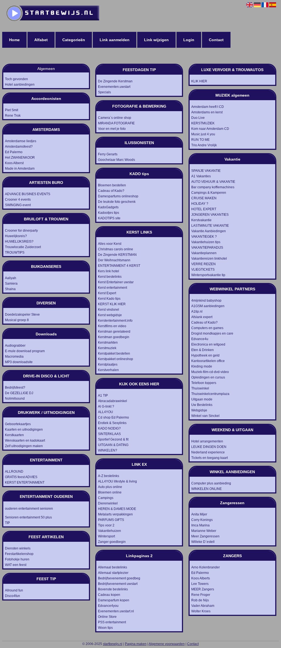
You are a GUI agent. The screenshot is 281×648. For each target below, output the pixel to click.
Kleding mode (201, 366)
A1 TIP (103, 395)
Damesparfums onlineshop (118, 196)
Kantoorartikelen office (208, 361)
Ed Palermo (14, 152)
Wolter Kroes (200, 611)
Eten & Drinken (202, 350)
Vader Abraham (202, 606)
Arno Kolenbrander (205, 567)
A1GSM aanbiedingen (207, 306)
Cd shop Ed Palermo (113, 417)
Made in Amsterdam (20, 168)
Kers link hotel (108, 271)
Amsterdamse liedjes (20, 141)
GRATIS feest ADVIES (21, 477)
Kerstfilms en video (112, 326)
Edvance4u (199, 339)
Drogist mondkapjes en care (212, 333)
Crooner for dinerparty (21, 230)
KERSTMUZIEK (203, 123)
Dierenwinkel (108, 503)
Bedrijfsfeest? (15, 387)
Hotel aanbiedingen (20, 84)
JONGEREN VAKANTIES (210, 215)
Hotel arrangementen (207, 441)
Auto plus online (110, 487)
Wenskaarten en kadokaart (25, 440)
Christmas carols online (115, 249)
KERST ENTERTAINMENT (24, 482)
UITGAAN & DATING (113, 445)
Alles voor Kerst (109, 244)
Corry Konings (202, 520)
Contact (216, 40)
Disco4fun (12, 596)
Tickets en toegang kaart (209, 458)
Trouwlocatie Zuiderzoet (23, 247)
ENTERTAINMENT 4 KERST (119, 266)
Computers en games (207, 328)
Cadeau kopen (109, 595)
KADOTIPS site (109, 218)
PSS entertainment (112, 622)
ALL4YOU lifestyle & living (117, 481)
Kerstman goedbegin (113, 337)
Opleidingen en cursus (208, 377)
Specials (104, 92)
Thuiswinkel (200, 388)
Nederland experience (208, 452)
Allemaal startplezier (113, 573)
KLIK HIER (199, 81)
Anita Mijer (199, 514)
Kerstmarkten (108, 342)
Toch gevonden (16, 79)
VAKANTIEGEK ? (204, 237)
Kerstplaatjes (107, 364)
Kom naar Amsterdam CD (210, 129)
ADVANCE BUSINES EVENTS (27, 194)
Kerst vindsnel (108, 310)
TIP (7, 523)
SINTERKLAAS (109, 434)
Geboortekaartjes (18, 424)
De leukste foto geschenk (117, 202)
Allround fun (14, 590)
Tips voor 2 (106, 525)
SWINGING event (18, 205)
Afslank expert (201, 317)
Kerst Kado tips (109, 299)
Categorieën (73, 40)
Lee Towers (200, 584)
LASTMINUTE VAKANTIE (210, 226)
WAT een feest (15, 565)
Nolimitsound (15, 398)
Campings (105, 498)
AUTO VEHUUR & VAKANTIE (213, 182)
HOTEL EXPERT (203, 209)
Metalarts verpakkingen (115, 514)
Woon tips (105, 628)
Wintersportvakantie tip (208, 275)
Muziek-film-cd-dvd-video (210, 372)
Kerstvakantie (201, 220)
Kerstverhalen (108, 370)
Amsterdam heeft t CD (207, 107)
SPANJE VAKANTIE (206, 171)
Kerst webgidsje (110, 315)
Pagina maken (136, 644)
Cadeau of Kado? (111, 191)
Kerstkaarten (14, 435)
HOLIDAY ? (199, 204)
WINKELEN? (107, 450)
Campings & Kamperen (208, 193)
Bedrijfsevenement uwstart (117, 584)
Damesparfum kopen (113, 600)
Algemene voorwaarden (167, 644)
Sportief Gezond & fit (113, 439)
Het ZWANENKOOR (20, 157)
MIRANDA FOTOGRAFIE (116, 123)
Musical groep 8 (17, 320)
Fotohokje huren (17, 559)
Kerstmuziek (107, 348)
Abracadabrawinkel (112, 401)
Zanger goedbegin (112, 542)
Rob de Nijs (200, 600)
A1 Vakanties (201, 176)
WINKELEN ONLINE (206, 489)
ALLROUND (14, 471)
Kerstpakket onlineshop (115, 359)
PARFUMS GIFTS (111, 520)
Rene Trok (13, 115)
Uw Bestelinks (201, 405)
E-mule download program (25, 351)
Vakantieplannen (204, 253)
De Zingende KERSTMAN (117, 255)
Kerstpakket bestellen (114, 353)
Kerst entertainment (112, 288)
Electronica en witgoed (208, 344)
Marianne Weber (203, 531)
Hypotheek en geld (205, 355)
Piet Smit (11, 110)
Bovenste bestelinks (113, 589)
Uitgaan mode (201, 399)
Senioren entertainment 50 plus (28, 517)
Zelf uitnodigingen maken (24, 446)
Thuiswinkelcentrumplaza (210, 394)
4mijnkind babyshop (206, 300)
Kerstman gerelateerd (114, 331)
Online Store (107, 617)
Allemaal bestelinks (112, 567)
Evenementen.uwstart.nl (116, 611)
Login (188, 40)
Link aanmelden (115, 40)
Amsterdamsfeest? (19, 146)
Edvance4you (108, 606)
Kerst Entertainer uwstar (116, 282)
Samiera (11, 283)
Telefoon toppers (203, 383)
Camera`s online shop (114, 118)
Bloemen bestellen (112, 185)
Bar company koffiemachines (212, 187)
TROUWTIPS (14, 252)
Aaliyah (10, 278)
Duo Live (198, 118)
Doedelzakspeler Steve (22, 314)
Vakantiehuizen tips (205, 242)
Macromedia (14, 356)
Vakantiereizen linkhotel (209, 258)
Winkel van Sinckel (205, 416)
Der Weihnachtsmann (114, 260)
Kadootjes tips (108, 213)
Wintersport (106, 536)
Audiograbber (15, 345)
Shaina (10, 289)
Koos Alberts (200, 578)
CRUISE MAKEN (204, 198)
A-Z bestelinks (108, 476)
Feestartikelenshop (19, 554)
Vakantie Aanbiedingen (208, 231)
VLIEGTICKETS (203, 269)
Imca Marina (200, 525)
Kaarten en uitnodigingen (24, 429)
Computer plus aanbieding (211, 483)
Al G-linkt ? (106, 406)
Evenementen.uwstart (114, 87)
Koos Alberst (14, 163)
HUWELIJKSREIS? (19, 241)
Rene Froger (200, 595)
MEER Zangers (202, 589)
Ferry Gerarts (107, 154)
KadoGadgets (108, 207)
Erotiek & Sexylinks (112, 423)
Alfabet (41, 40)
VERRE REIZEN (203, 264)
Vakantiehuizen (109, 531)
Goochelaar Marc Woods (116, 160)
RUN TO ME (200, 140)
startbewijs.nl (112, 644)
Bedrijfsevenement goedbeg (119, 578)
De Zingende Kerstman (115, 81)
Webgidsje (199, 410)
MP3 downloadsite (19, 362)
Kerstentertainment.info (115, 320)
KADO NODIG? (109, 428)
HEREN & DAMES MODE (117, 509)
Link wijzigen (156, 40)
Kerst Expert (107, 293)
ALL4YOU (105, 412)
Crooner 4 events (18, 199)
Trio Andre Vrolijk (204, 145)
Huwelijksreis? (16, 236)
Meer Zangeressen (205, 536)
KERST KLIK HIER (112, 304)
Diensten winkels (17, 548)
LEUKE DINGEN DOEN (208, 447)
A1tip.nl (197, 311)
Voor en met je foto (112, 129)
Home (14, 40)
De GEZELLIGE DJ (19, 393)
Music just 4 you (203, 134)
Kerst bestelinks (110, 277)
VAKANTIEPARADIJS (207, 247)
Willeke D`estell (203, 542)
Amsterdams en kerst (207, 112)
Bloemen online (110, 492)
